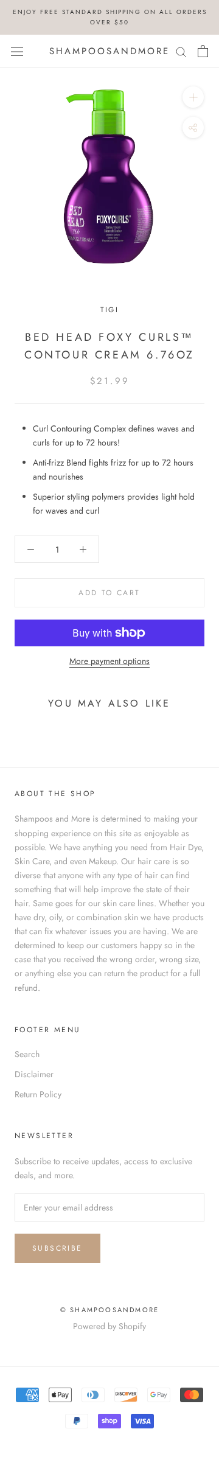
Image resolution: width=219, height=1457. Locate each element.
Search (27, 1054)
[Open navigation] (17, 51)
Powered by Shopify (109, 1326)
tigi (109, 309)
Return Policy (38, 1094)
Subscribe (57, 1248)
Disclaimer (34, 1074)
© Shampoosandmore (109, 1310)
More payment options (109, 661)
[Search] (181, 51)
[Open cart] (203, 51)
